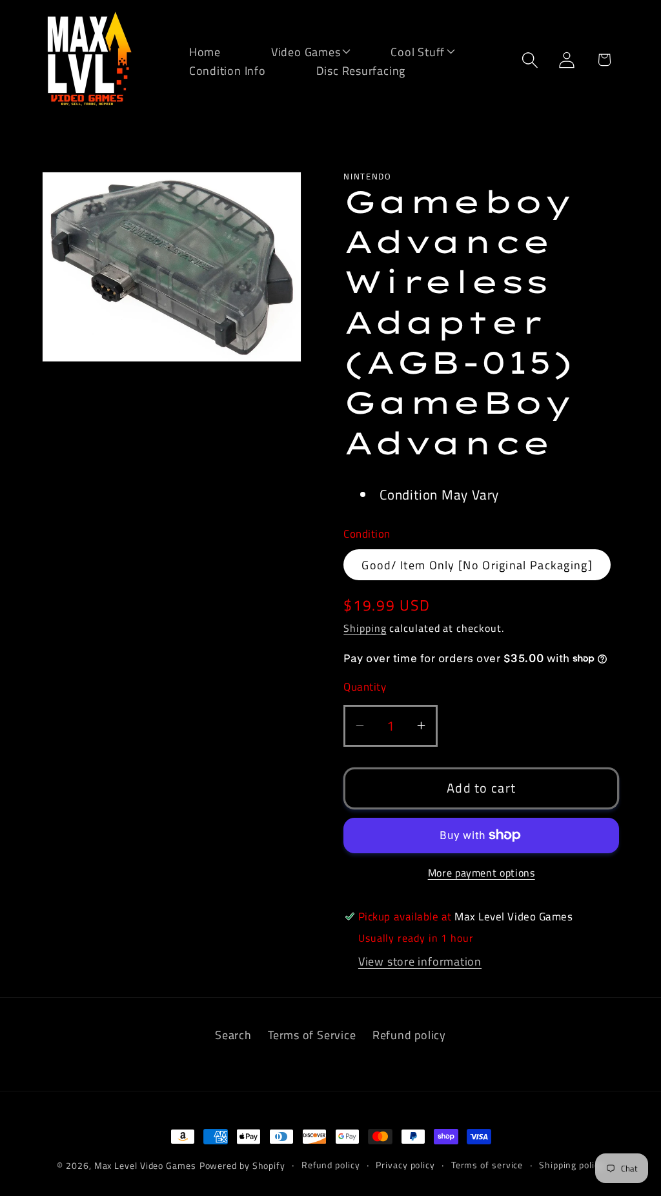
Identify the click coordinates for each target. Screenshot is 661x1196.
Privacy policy (405, 1165)
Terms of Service (312, 1035)
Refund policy (409, 1035)
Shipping (364, 628)
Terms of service (487, 1165)
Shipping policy (571, 1165)
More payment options (481, 873)
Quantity (364, 687)
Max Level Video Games (145, 1166)
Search (233, 1035)
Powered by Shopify (242, 1166)
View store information (420, 961)
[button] (298, 50)
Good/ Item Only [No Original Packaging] (477, 565)
